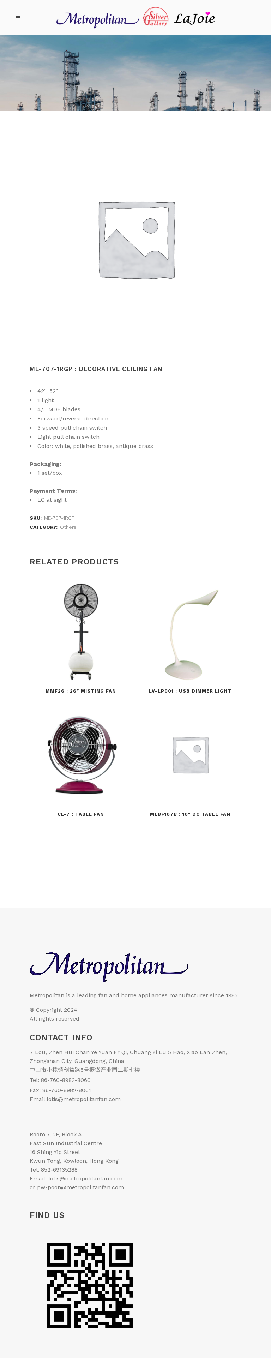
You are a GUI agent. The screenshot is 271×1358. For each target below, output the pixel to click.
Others (68, 527)
